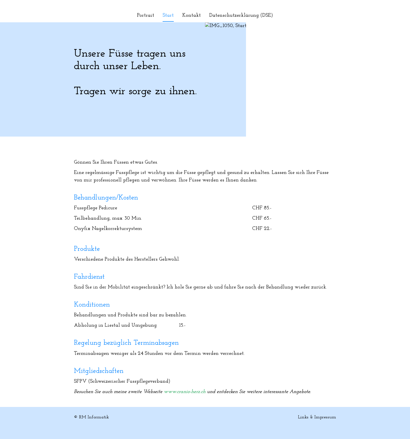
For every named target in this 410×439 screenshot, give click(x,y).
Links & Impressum (317, 417)
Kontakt (191, 15)
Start (168, 15)
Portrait (145, 15)
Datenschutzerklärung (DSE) (241, 15)
